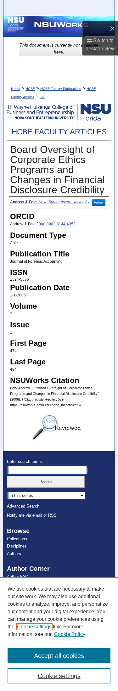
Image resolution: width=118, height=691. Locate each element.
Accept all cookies (59, 655)
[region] (59, 634)
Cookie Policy (69, 634)
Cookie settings (34, 626)
